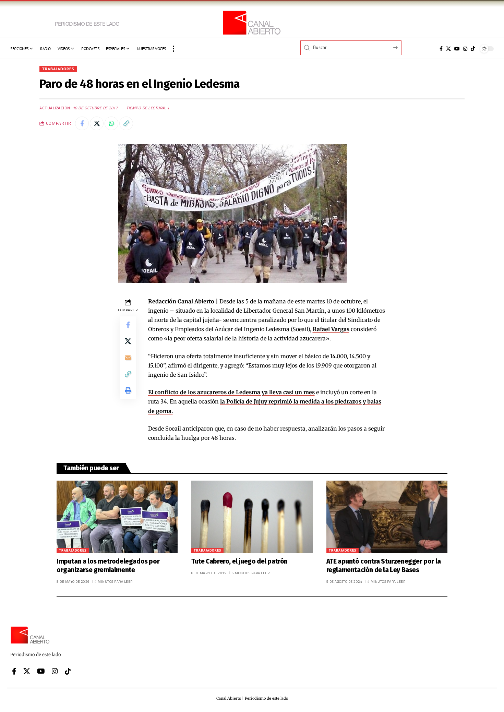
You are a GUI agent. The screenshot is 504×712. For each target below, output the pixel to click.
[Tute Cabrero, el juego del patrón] (251, 517)
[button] (173, 48)
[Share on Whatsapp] (111, 123)
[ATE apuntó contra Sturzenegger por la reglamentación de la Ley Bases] (386, 517)
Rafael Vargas (331, 329)
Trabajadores (58, 68)
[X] (448, 48)
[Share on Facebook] (82, 123)
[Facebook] (441, 48)
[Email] (128, 357)
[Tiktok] (473, 48)
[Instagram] (465, 48)
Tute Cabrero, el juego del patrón (239, 561)
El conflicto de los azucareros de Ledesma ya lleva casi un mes (231, 392)
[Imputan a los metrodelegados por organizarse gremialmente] (117, 517)
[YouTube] (457, 48)
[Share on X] (97, 123)
